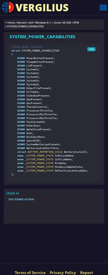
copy (91, 49)
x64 (31, 22)
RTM (76, 22)
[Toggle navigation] (103, 7)
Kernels (21, 22)
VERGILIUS (42, 7)
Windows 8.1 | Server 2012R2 (53, 22)
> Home (10, 22)
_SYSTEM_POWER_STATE (38, 155)
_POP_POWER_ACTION (21, 199)
